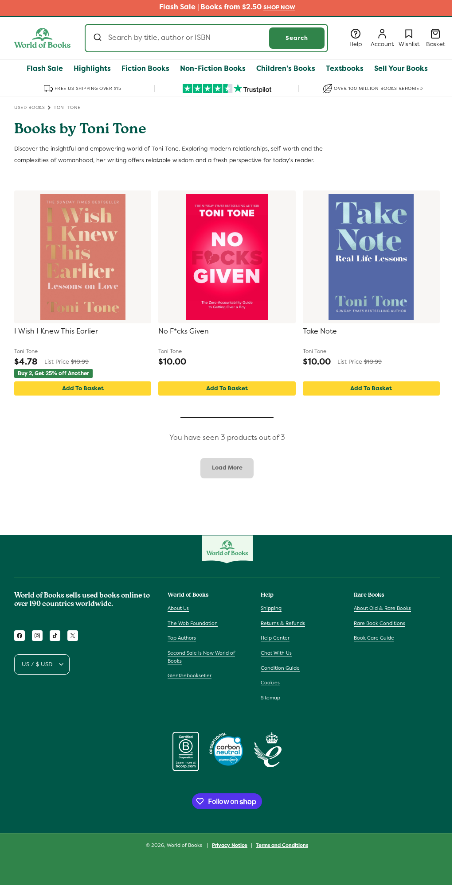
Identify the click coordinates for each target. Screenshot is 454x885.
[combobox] (206, 38)
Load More (227, 467)
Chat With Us (276, 653)
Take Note (320, 331)
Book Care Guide (374, 637)
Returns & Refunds (283, 623)
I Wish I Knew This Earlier (56, 331)
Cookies (270, 682)
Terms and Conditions (282, 845)
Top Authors (182, 637)
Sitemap (270, 697)
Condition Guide (280, 668)
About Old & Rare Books (382, 608)
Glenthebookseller (189, 675)
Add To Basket (83, 388)
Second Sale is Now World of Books (201, 657)
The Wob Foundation (193, 623)
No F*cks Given (183, 331)
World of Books (185, 845)
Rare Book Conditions (379, 623)
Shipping (271, 608)
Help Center (275, 637)
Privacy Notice (229, 845)
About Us (178, 608)
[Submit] (98, 38)
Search (297, 38)
